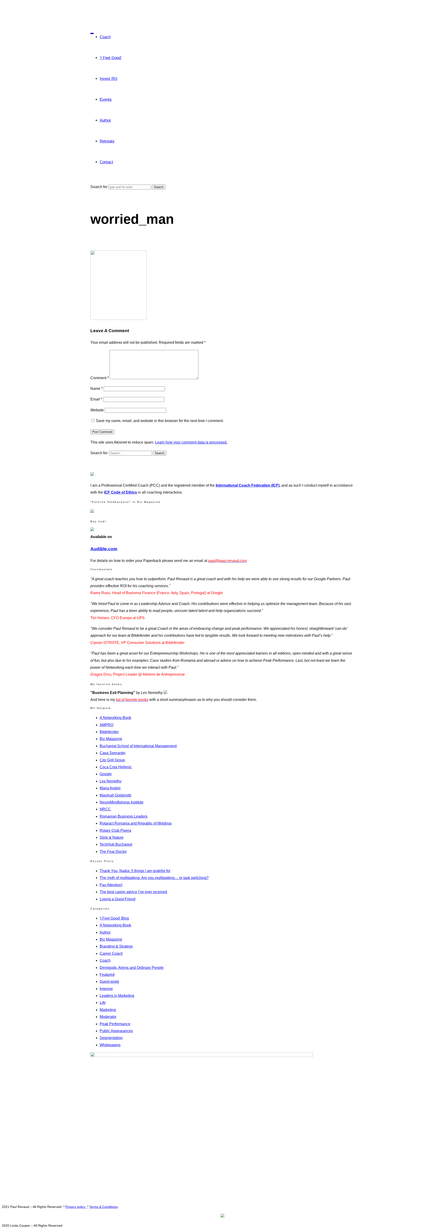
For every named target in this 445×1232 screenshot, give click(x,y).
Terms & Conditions (103, 1207)
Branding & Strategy (116, 946)
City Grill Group (112, 760)
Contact (106, 162)
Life (103, 1003)
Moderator (108, 1017)
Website (97, 410)
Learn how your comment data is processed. (191, 442)
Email (96, 399)
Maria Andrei (110, 788)
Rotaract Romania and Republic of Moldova (136, 823)
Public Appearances (116, 1031)
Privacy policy (76, 1207)
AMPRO (106, 725)
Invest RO (108, 78)
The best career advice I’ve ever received (133, 892)
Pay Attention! (111, 885)
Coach (105, 37)
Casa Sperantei (112, 753)
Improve (106, 989)
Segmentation (111, 1038)
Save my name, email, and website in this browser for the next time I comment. (160, 421)
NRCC (105, 809)
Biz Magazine (111, 739)
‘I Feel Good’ (111, 58)
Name (96, 389)
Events (106, 99)
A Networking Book (115, 718)
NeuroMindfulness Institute (121, 802)
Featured (107, 975)
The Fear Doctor (113, 852)
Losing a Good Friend (117, 899)
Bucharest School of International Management (138, 746)
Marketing (108, 1010)
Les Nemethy (110, 781)
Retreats (107, 141)
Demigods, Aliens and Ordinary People (132, 968)
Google (106, 774)
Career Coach (111, 953)
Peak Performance (115, 1024)
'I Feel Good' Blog (114, 918)
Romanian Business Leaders (123, 816)
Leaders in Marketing (117, 996)
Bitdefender (109, 732)
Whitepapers (110, 1045)
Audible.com (103, 548)
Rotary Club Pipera (115, 830)
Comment (99, 378)
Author (105, 120)
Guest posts (109, 981)
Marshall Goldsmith (115, 795)
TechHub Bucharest (116, 844)
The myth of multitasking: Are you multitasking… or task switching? (154, 878)
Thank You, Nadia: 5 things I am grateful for (135, 871)
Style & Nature (112, 837)
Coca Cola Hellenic (116, 767)
